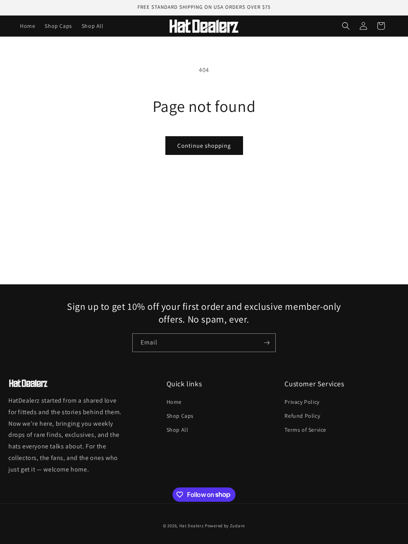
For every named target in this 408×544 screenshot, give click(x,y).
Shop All (177, 429)
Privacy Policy (301, 401)
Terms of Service (305, 429)
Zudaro (237, 525)
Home (174, 401)
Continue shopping (204, 145)
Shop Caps (180, 415)
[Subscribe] (266, 342)
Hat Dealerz (191, 525)
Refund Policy (302, 415)
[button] (346, 26)
